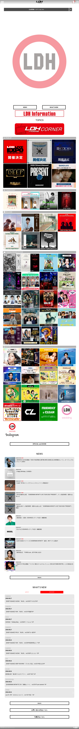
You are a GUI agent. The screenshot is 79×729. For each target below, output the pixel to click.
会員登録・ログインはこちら (37, 9)
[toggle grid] (2, 2)
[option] (39, 113)
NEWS (25, 107)
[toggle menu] (77, 1)
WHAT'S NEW (54, 107)
